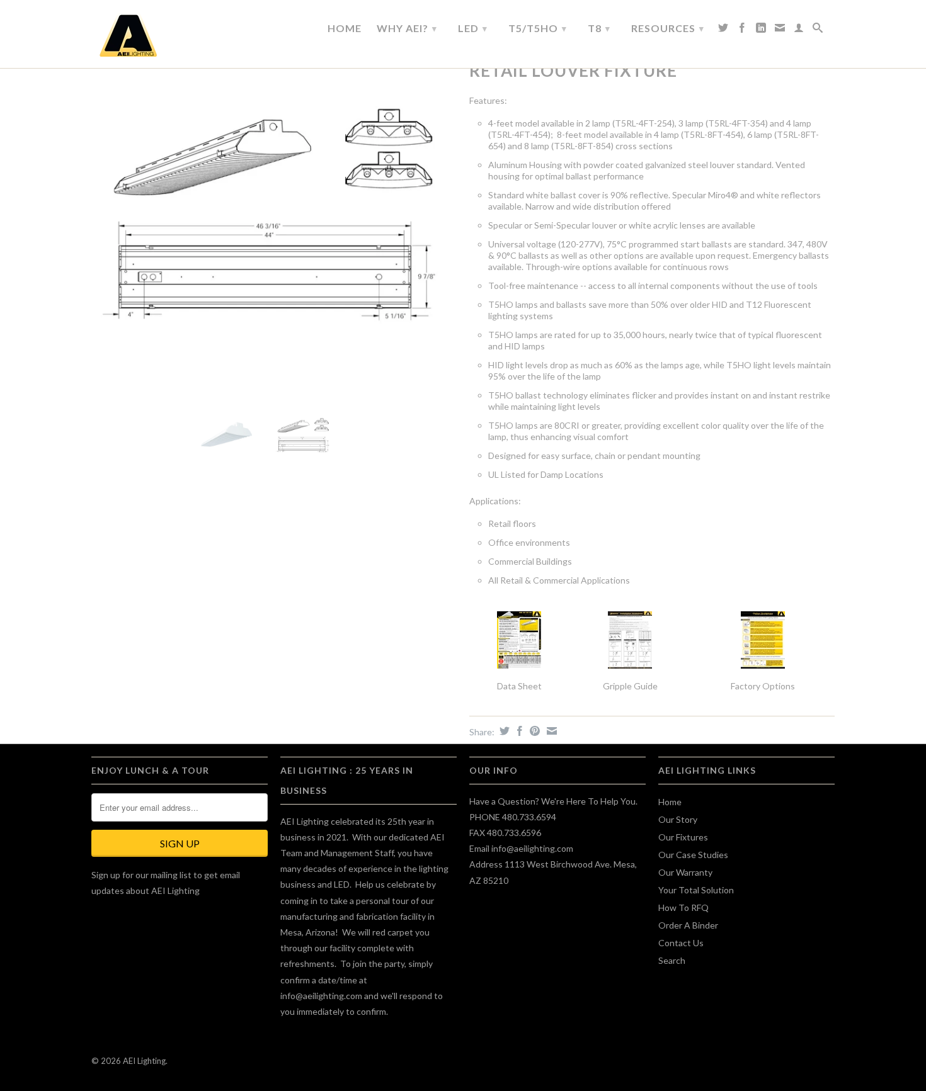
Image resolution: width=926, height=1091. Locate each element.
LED (473, 28)
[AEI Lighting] (179, 36)
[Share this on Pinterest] (533, 731)
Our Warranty (685, 872)
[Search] (818, 31)
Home (345, 28)
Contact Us (681, 942)
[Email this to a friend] (550, 731)
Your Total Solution (696, 890)
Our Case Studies (693, 854)
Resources (667, 28)
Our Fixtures (683, 837)
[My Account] (799, 31)
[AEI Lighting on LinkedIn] (761, 31)
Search (671, 960)
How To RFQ (683, 907)
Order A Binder (688, 925)
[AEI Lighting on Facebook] (742, 31)
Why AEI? (407, 28)
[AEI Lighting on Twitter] (723, 31)
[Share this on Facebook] (518, 731)
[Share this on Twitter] (503, 731)
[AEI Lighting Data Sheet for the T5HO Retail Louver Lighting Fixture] (519, 640)
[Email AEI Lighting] (780, 31)
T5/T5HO (537, 28)
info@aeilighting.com (321, 995)
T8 (599, 28)
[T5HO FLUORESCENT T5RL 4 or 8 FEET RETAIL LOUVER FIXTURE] (274, 214)
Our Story (677, 819)
